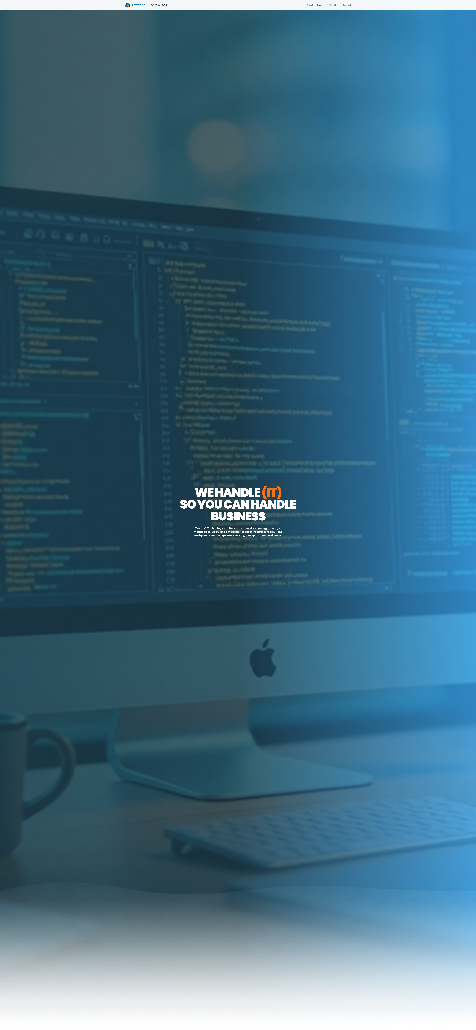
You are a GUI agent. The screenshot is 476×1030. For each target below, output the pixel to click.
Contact (346, 5)
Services (331, 4)
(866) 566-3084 (158, 4)
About (310, 5)
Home (320, 5)
